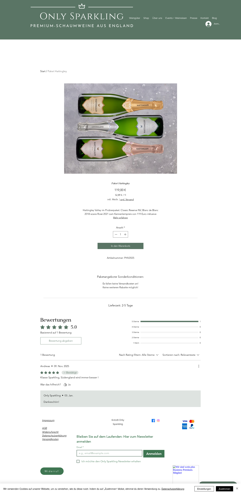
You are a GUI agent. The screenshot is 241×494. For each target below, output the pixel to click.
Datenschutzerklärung (54, 435)
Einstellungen (204, 488)
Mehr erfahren (120, 217)
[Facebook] (153, 420)
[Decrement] (115, 234)
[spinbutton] (120, 234)
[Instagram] (158, 420)
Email (80, 447)
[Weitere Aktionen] (199, 366)
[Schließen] (237, 488)
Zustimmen (224, 488)
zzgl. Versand (127, 199)
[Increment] (125, 234)
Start (42, 71)
